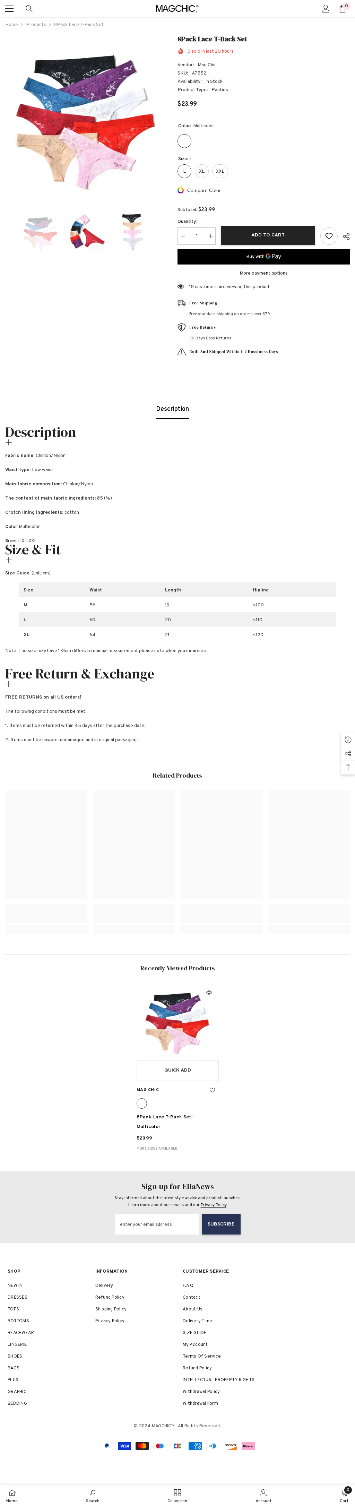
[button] (7, 231)
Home (11, 25)
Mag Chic (207, 65)
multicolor (142, 1103)
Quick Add (177, 1070)
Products (36, 25)
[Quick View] (209, 992)
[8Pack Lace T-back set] (178, 1020)
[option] (86, 115)
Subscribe (221, 1224)
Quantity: (188, 222)
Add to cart (268, 235)
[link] (46, 918)
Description (172, 409)
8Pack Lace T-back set (165, 1122)
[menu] (9, 9)
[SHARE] (344, 236)
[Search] (29, 9)
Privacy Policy (213, 1205)
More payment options (264, 273)
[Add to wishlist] (329, 236)
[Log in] (326, 8)
